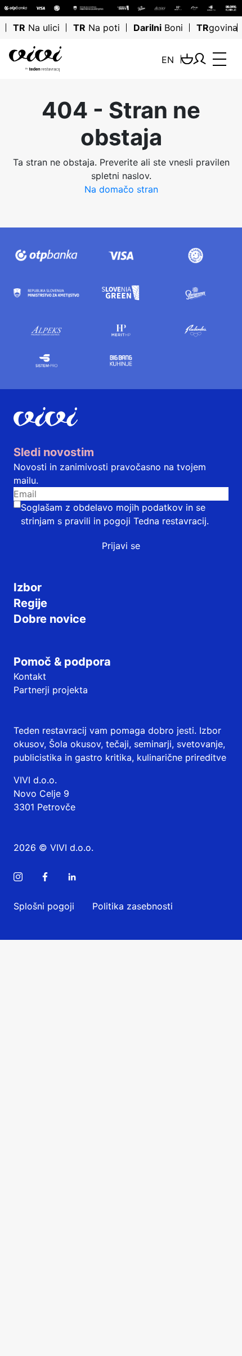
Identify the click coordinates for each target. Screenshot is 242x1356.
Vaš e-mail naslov (42, 1299)
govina (216, 27)
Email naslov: (32, 1063)
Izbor (28, 587)
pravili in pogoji (98, 521)
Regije (30, 603)
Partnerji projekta (51, 689)
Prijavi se (121, 545)
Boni (158, 27)
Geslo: (18, 1092)
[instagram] (18, 876)
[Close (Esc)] (9, 949)
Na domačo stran (121, 189)
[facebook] (45, 876)
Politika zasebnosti (132, 906)
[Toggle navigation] (219, 59)
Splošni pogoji (44, 906)
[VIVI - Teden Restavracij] (49, 58)
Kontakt (30, 676)
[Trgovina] (187, 58)
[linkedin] (72, 876)
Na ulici (36, 27)
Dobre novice (50, 619)
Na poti (96, 27)
